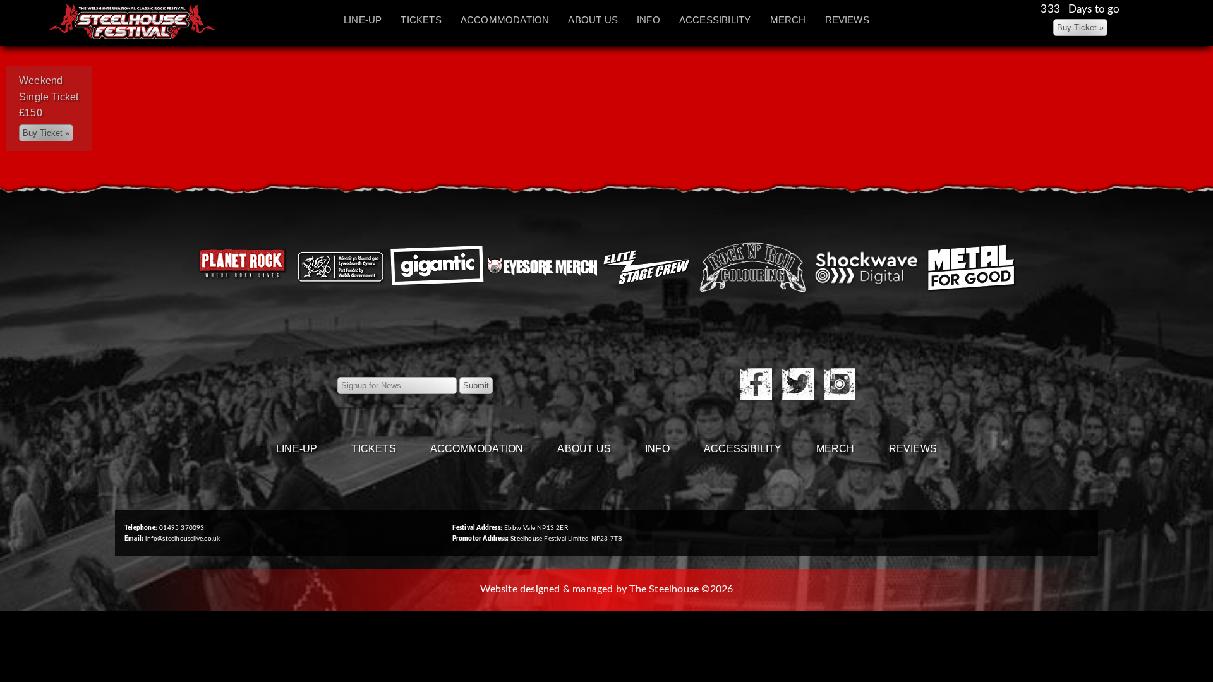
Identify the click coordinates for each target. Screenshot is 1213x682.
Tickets (421, 20)
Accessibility (715, 20)
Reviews (847, 20)
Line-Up (363, 20)
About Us (593, 20)
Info (648, 20)
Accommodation (505, 20)
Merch (788, 20)
